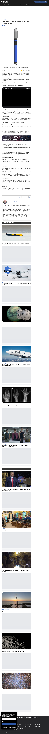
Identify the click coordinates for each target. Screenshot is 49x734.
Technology (4, 19)
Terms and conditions (27, 724)
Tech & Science (37, 4)
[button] (44, 1)
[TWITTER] (15, 201)
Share (5, 70)
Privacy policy (37, 724)
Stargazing (22, 4)
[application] (16, 97)
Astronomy (15, 4)
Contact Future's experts (17, 724)
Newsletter (29, 70)
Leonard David (8, 25)
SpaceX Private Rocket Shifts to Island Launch (11, 192)
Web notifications (38, 726)
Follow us (23, 70)
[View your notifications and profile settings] (41, 2)
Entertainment (29, 4)
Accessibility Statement (17, 726)
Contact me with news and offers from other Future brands (9, 721)
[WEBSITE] (16, 201)
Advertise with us (27, 726)
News (4, 25)
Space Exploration (7, 4)
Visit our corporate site (34, 717)
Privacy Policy (10, 727)
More (43, 4)
